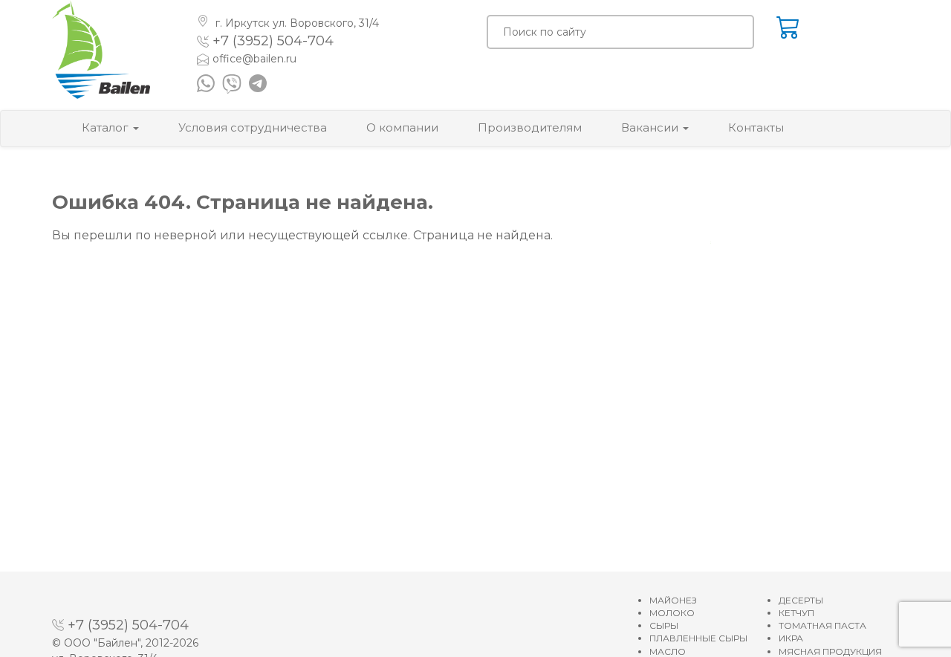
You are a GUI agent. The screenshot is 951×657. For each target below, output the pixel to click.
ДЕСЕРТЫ (801, 600)
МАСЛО (667, 651)
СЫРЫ (663, 625)
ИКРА (791, 638)
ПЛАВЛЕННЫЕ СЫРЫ (698, 638)
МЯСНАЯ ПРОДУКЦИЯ (830, 651)
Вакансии (651, 127)
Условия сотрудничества (252, 127)
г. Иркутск (295, 23)
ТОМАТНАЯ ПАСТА (822, 625)
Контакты (756, 127)
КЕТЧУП (796, 612)
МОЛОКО (672, 612)
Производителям (530, 127)
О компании (402, 127)
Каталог (107, 127)
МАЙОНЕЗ (673, 600)
